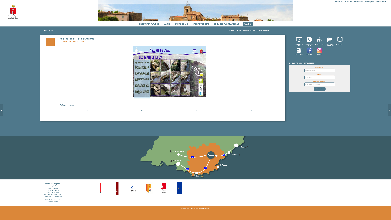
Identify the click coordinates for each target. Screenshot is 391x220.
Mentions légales (53, 201)
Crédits (191, 208)
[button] (108, 188)
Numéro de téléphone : (319, 81)
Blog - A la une (48, 30)
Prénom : (319, 74)
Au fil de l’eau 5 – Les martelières (77, 38)
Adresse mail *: (319, 67)
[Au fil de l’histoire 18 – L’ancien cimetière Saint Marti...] (1, 110)
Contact (196, 208)
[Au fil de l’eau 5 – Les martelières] (50, 42)
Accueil (239, 30)
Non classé (246, 30)
